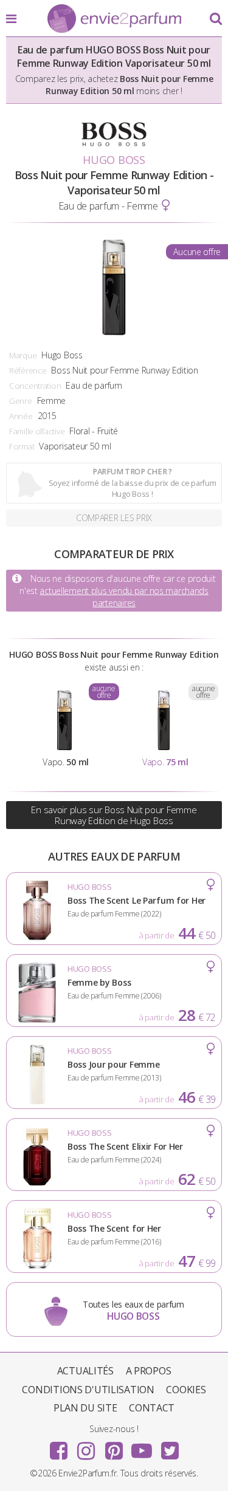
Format (21, 446)
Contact (151, 1407)
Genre (20, 400)
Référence (27, 370)
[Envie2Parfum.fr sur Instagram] (86, 1446)
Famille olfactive (36, 431)
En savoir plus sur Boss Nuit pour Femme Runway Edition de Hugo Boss (113, 815)
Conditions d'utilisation (88, 1389)
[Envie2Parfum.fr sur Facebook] (58, 1446)
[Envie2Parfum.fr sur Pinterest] (114, 1446)
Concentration (35, 385)
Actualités (85, 1370)
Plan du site (85, 1407)
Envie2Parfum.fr (114, 19)
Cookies (186, 1389)
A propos (148, 1370)
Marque (22, 355)
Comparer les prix (114, 518)
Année (21, 416)
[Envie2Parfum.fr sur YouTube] (141, 1446)
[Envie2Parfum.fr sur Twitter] (169, 1446)
